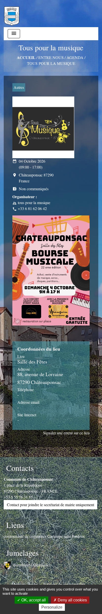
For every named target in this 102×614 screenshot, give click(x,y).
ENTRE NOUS (51, 57)
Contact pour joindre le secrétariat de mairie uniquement (50, 504)
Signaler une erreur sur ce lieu (66, 432)
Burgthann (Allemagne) (31, 564)
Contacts (20, 467)
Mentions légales (25, 584)
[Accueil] (11, 13)
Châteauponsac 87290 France (32, 177)
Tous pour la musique (51, 63)
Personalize (51, 607)
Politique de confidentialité (64, 584)
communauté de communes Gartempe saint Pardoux (44, 536)
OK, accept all (33, 600)
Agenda (75, 57)
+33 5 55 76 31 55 (18, 496)
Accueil (26, 57)
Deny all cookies (72, 600)
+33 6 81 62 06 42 (32, 208)
